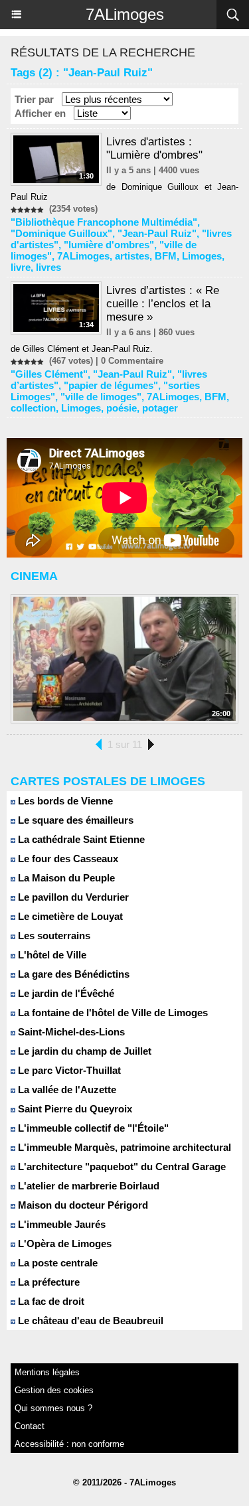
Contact (29, 1426)
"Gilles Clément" (49, 374)
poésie (121, 408)
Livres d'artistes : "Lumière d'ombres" (154, 148)
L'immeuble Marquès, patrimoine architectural (123, 1147)
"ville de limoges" (100, 396)
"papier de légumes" (111, 385)
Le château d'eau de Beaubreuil (89, 1320)
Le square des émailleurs (74, 820)
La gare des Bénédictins (72, 974)
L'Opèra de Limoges (63, 1243)
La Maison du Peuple (65, 877)
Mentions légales (47, 1372)
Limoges (202, 256)
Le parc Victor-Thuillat (68, 1070)
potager (160, 408)
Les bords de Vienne (64, 800)
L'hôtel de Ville (50, 954)
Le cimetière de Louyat (69, 916)
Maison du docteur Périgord (81, 1205)
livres (48, 267)
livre (21, 267)
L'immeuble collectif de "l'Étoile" (92, 1128)
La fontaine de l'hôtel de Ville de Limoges (111, 1012)
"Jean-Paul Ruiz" (157, 233)
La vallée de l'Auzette (65, 1089)
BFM (166, 256)
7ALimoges (125, 14)
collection (33, 408)
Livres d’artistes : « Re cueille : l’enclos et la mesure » (162, 303)
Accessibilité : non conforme (69, 1444)
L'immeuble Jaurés (60, 1224)
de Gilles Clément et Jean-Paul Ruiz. (82, 349)
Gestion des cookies (54, 1390)
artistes (132, 256)
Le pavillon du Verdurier (72, 897)
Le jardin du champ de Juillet (83, 1051)
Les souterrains (52, 935)
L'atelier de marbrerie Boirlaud (87, 1185)
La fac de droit (49, 1301)
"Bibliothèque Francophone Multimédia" (104, 222)
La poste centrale (56, 1262)
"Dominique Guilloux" (61, 233)
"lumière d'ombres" (109, 244)
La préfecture (47, 1282)
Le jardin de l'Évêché (64, 993)
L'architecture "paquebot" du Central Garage (120, 1166)
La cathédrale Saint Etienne (80, 839)
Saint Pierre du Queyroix (73, 1108)
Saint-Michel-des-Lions (70, 1031)
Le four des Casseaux (66, 858)
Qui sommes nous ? (53, 1408)
